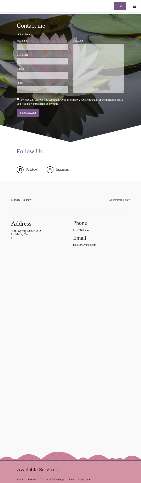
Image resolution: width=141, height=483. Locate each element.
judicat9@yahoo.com (84, 244)
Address (21, 223)
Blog (71, 479)
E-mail (20, 68)
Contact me (31, 25)
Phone (20, 82)
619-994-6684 (81, 230)
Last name (22, 54)
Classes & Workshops (52, 479)
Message (78, 40)
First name (22, 40)
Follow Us (30, 151)
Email (79, 238)
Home (20, 479)
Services (32, 479)
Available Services (37, 470)
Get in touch (24, 34)
